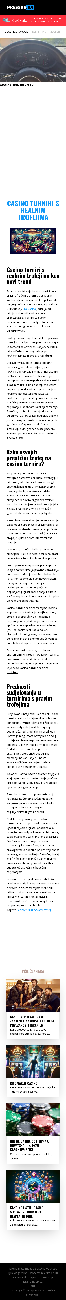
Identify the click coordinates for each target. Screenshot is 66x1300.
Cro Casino (29, 309)
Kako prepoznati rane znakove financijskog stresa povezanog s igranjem (32, 1021)
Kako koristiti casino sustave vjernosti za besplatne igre (27, 1212)
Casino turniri (24, 910)
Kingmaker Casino (23, 1083)
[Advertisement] (33, 124)
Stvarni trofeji (42, 910)
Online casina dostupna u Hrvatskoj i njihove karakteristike (29, 1145)
